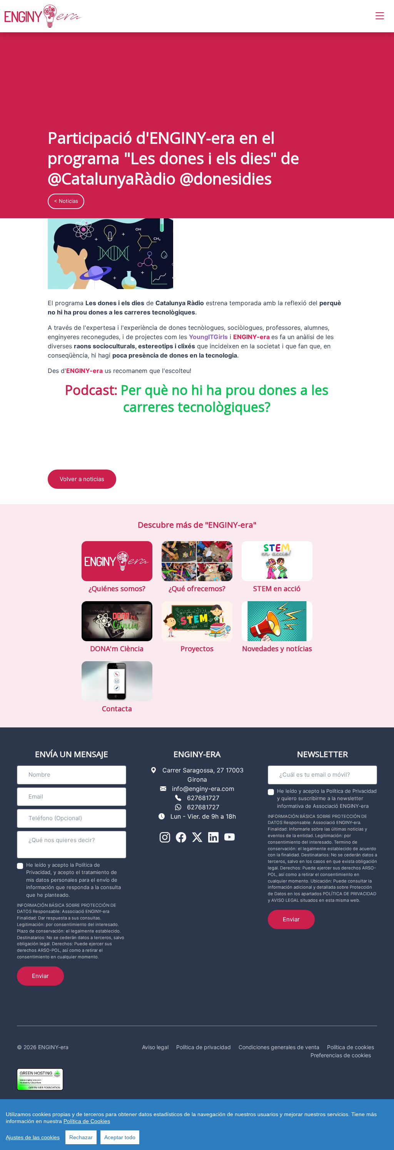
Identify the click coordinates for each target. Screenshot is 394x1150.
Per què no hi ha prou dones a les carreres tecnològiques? (225, 398)
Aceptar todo (119, 1137)
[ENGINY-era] (43, 16)
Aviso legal (155, 1047)
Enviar (40, 976)
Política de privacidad (203, 1047)
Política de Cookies (86, 1121)
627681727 (203, 798)
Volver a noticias (82, 479)
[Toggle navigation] (379, 16)
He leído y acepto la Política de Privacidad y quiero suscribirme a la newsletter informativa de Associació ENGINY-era (327, 798)
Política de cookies (350, 1047)
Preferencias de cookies (341, 1055)
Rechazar (81, 1137)
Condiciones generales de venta (279, 1047)
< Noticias (66, 201)
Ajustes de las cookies (33, 1137)
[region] (197, 1124)
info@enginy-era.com (203, 788)
